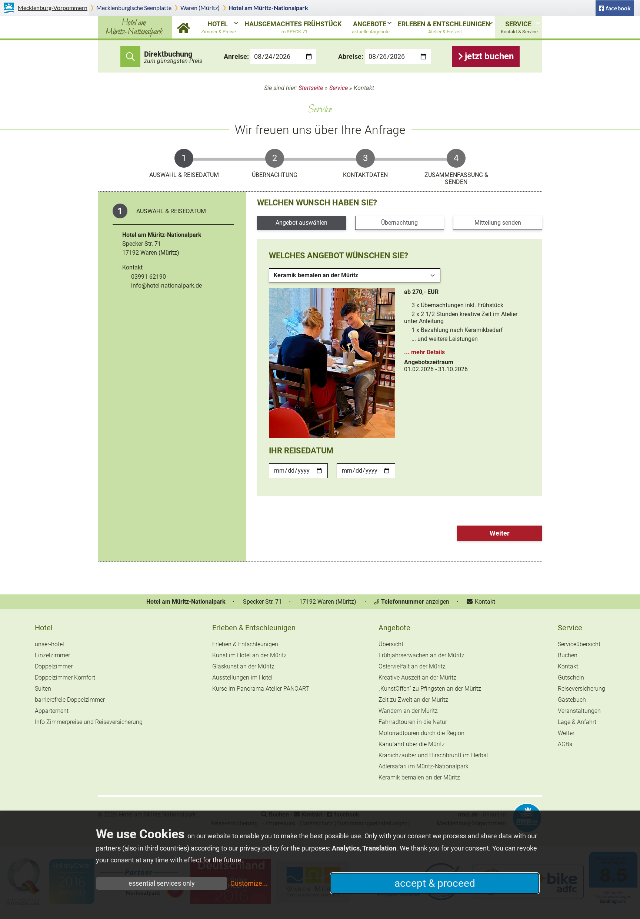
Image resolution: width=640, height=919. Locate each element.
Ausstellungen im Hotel (242, 677)
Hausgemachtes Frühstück (292, 27)
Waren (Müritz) (200, 7)
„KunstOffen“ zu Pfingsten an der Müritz (430, 688)
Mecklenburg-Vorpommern (52, 7)
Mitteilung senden (497, 222)
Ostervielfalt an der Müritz (412, 666)
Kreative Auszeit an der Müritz (417, 677)
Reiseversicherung (581, 688)
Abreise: (350, 56)
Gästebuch (572, 699)
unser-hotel (49, 644)
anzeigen (415, 601)
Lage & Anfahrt (577, 721)
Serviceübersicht (579, 644)
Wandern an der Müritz (408, 710)
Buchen (567, 655)
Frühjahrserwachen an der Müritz (421, 655)
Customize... (249, 883)
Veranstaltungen (579, 710)
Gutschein (571, 677)
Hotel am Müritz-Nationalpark (268, 7)
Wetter (566, 733)
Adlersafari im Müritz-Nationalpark (424, 766)
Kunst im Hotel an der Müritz (249, 655)
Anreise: (236, 56)
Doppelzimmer (54, 666)
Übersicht (391, 644)
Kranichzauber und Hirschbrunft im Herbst (433, 755)
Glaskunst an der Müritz (243, 666)
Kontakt (484, 601)
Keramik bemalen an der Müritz (419, 777)
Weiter (500, 533)
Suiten (43, 688)
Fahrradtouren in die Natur (413, 721)
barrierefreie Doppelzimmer (70, 699)
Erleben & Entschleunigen (444, 27)
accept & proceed (434, 883)
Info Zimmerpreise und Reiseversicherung (89, 721)
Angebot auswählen (301, 222)
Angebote (371, 27)
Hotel (218, 27)
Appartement (52, 710)
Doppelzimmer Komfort (65, 677)
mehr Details (428, 352)
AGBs (565, 744)
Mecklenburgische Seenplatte (133, 7)
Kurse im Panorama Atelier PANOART (260, 688)
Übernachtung (399, 222)
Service (519, 27)
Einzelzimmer (52, 655)
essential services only (162, 883)
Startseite (183, 27)
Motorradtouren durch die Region (421, 733)
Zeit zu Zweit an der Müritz (413, 699)
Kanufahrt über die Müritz (412, 744)
